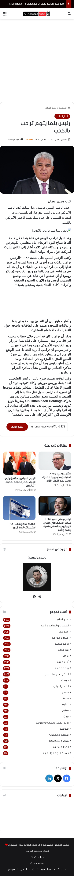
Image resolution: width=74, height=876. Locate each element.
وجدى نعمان (61, 139)
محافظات (63, 650)
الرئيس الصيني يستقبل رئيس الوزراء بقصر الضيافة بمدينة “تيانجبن (20, 482)
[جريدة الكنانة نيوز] (37, 13)
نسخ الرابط (17, 426)
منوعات (64, 729)
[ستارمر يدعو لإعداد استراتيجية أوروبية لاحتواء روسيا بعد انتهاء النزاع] (55, 461)
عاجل (66, 656)
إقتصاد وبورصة (60, 637)
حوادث (65, 680)
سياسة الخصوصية (46, 869)
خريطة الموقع (16, 869)
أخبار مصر (64, 631)
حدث (66, 716)
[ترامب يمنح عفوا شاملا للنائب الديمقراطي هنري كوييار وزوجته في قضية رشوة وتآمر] (55, 505)
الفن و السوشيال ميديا (57, 674)
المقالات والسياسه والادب (55, 625)
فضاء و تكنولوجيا (59, 741)
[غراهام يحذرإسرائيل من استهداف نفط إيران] (19, 508)
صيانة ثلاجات (37, 857)
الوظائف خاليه (61, 747)
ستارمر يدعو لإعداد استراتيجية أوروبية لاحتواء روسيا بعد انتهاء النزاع (56, 477)
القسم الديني (61, 686)
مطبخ (65, 710)
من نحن (62, 869)
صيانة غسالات (37, 863)
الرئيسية (63, 108)
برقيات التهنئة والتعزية (56, 753)
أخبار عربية (63, 662)
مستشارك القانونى (58, 735)
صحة (66, 698)
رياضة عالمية (62, 644)
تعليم (65, 704)
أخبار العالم (51, 108)
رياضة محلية (62, 668)
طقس (65, 692)
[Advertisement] (37, 60)
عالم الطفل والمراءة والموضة (52, 722)
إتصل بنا (30, 869)
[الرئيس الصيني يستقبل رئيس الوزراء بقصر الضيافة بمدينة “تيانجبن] (19, 463)
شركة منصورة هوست (37, 851)
